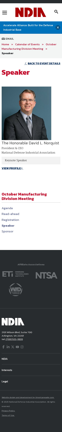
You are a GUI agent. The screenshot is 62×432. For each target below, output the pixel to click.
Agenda (7, 208)
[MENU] (4, 12)
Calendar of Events (27, 44)
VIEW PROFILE (11, 168)
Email (9, 39)
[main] (31, 154)
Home (5, 44)
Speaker (8, 53)
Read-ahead (10, 213)
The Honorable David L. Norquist (30, 143)
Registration (10, 219)
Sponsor (7, 231)
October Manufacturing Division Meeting (29, 46)
